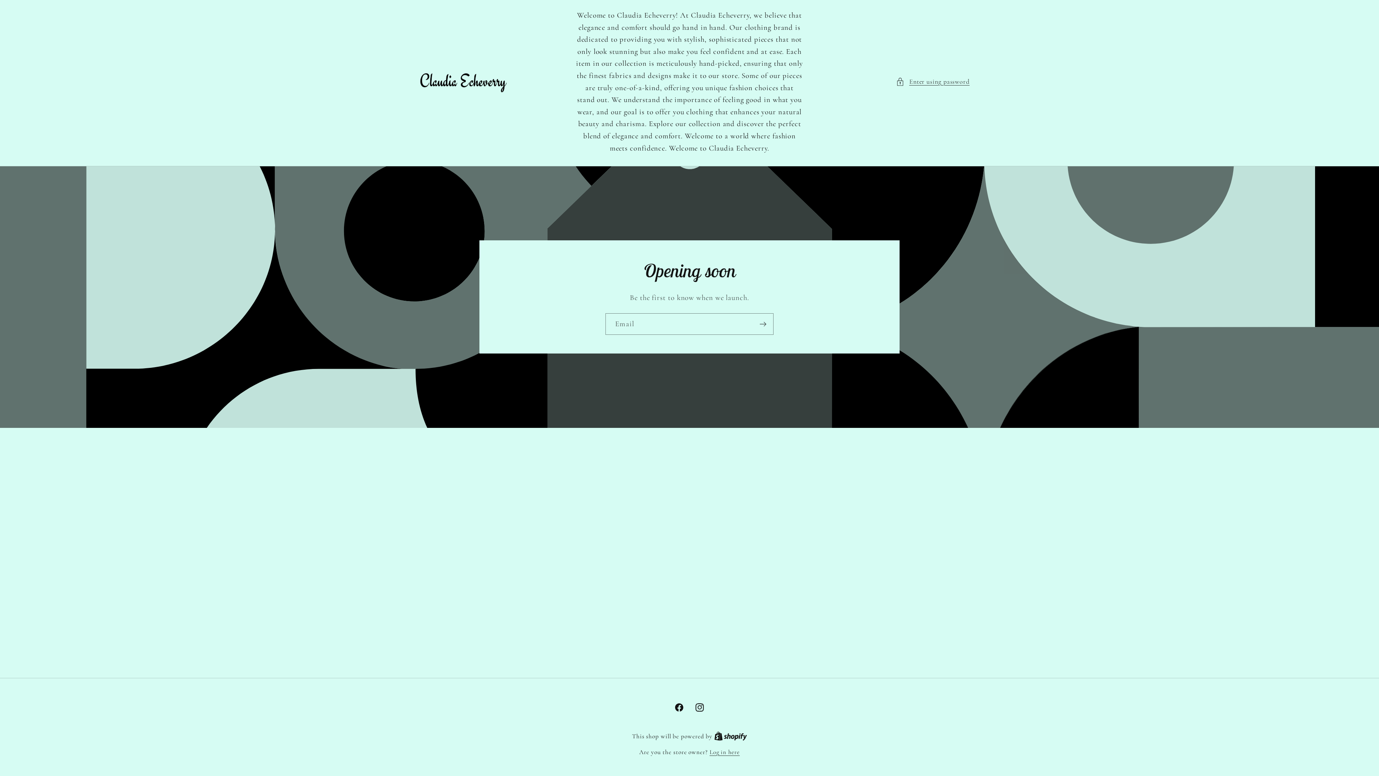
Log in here (725, 752)
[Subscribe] (763, 324)
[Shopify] (730, 736)
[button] (933, 82)
